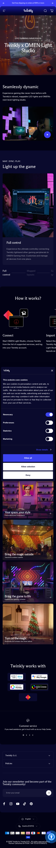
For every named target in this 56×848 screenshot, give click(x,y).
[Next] (52, 3)
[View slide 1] (23, 735)
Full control (6, 273)
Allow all (28, 458)
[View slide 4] (32, 735)
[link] (16, 318)
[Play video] (28, 124)
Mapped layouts (31, 273)
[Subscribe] (48, 793)
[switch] (49, 423)
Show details (42, 450)
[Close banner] (52, 371)
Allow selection (28, 466)
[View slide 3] (29, 735)
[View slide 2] (26, 735)
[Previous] (4, 3)
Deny (28, 475)
